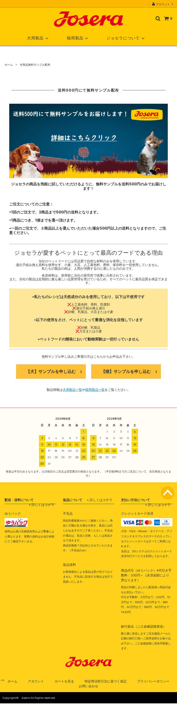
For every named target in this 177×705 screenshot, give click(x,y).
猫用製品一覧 (95, 390)
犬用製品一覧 (72, 390)
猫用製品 (75, 38)
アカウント (163, 4)
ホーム (9, 64)
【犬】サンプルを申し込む (51, 371)
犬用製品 (35, 38)
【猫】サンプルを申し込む (126, 371)
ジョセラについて (123, 38)
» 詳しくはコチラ (41, 505)
